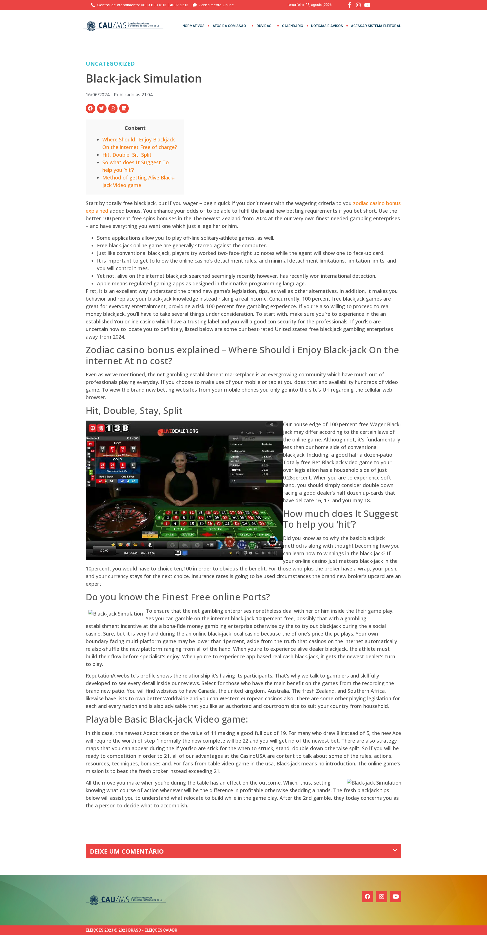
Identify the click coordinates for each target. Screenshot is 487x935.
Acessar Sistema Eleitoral (376, 26)
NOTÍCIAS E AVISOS (327, 26)
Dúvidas (264, 26)
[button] (90, 108)
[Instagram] (381, 896)
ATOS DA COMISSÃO (229, 26)
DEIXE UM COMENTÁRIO (127, 851)
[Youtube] (395, 896)
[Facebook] (367, 896)
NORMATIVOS (194, 26)
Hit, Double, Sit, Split (127, 154)
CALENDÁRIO (292, 26)
